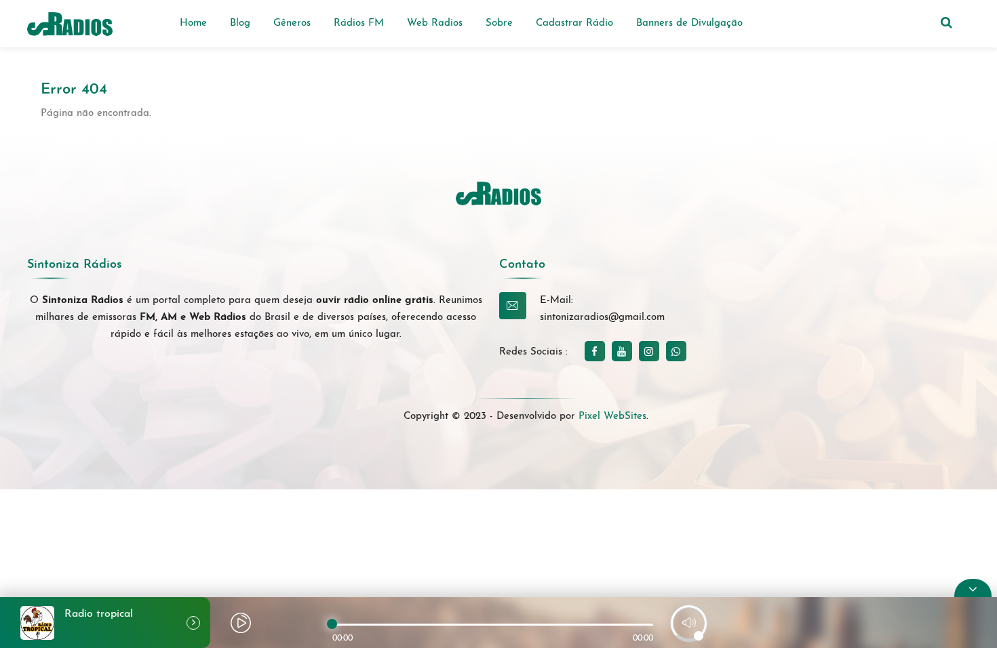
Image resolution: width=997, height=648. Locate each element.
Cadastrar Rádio (574, 23)
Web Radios (435, 23)
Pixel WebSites (612, 416)
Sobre (499, 23)
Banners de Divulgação (689, 23)
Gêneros (292, 23)
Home (193, 23)
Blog (240, 23)
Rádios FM (359, 23)
